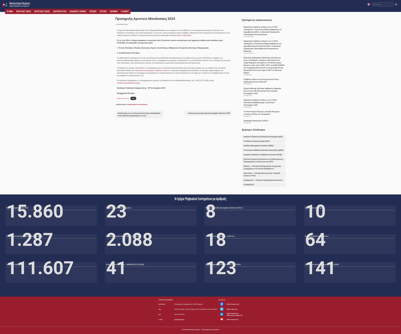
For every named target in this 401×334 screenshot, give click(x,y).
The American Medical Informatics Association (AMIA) (264, 150)
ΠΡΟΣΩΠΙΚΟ (92, 11)
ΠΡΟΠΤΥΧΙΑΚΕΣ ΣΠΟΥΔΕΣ (23, 11)
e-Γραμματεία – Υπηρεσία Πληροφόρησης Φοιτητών (263, 180)
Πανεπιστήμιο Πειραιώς (19, 3)
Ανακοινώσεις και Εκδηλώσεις (138, 104)
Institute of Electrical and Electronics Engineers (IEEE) (263, 137)
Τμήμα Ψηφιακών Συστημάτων (19, 6)
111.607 (40, 268)
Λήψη (133, 98)
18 (216, 239)
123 (221, 268)
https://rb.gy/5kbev (184, 35)
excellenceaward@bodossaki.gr (128, 83)
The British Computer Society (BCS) (257, 141)
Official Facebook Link (233, 304)
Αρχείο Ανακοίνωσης (123, 98)
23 (116, 211)
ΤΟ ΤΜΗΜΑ (10, 11)
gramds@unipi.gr (179, 319)
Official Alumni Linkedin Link (235, 315)
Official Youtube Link (232, 319)
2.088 (129, 239)
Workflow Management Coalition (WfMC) (259, 146)
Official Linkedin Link (232, 313)
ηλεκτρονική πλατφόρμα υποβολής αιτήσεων (152, 70)
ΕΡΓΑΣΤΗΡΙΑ (103, 11)
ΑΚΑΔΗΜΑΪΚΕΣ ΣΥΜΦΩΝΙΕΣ (78, 11)
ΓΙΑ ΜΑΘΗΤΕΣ (125, 11)
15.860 (35, 211)
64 (315, 239)
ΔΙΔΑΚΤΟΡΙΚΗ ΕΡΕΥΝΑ (59, 11)
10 (315, 211)
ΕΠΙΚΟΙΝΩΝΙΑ (114, 11)
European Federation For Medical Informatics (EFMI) (263, 155)
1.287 (30, 239)
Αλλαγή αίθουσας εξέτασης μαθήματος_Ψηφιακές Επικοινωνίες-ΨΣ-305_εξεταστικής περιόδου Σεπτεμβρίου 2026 (262, 90)
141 (320, 268)
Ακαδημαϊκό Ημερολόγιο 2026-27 (256, 121)
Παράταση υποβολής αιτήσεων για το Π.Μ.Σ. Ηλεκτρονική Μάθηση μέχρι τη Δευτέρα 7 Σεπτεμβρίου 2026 (260, 102)
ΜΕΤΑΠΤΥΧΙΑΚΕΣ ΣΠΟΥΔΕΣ (42, 11)
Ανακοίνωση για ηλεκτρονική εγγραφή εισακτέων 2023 (209, 113)
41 (116, 268)
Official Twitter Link (232, 309)
